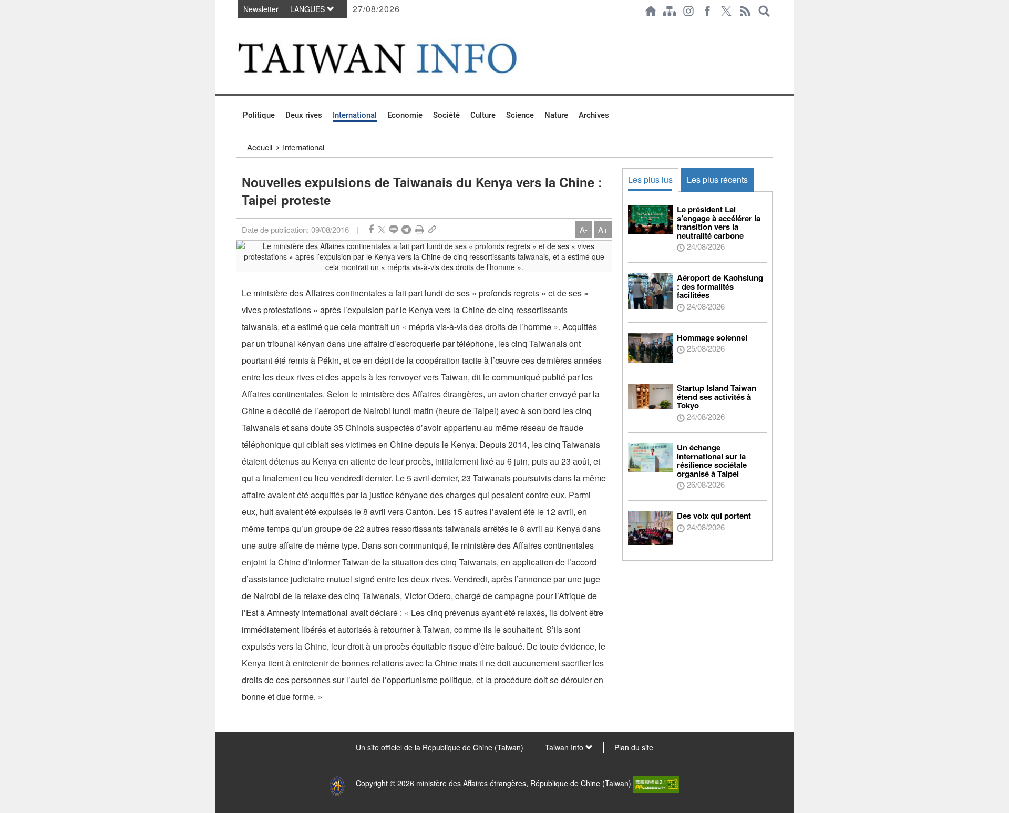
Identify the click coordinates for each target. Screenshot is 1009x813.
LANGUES (308, 9)
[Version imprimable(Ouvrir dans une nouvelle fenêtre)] (420, 229)
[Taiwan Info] (394, 58)
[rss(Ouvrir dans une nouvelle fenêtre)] (745, 11)
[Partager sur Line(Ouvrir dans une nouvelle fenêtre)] (393, 229)
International (355, 115)
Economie (405, 115)
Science (520, 115)
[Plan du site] (669, 11)
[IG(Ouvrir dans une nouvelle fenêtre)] (688, 11)
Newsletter (261, 9)
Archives (594, 115)
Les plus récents (717, 179)
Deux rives (303, 115)
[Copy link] (432, 229)
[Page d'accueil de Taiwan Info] (650, 11)
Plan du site (633, 747)
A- (584, 229)
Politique (259, 115)
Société (446, 115)
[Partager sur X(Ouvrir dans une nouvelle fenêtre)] (381, 229)
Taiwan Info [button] (565, 747)
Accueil (259, 146)
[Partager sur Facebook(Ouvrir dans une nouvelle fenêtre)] (371, 229)
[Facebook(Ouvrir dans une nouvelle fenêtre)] (707, 11)
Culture (483, 115)
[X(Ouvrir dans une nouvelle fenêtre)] (726, 11)
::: (239, 27)
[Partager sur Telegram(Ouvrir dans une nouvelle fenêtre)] (406, 229)
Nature (556, 115)
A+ (603, 229)
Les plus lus (650, 179)
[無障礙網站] (656, 783)
